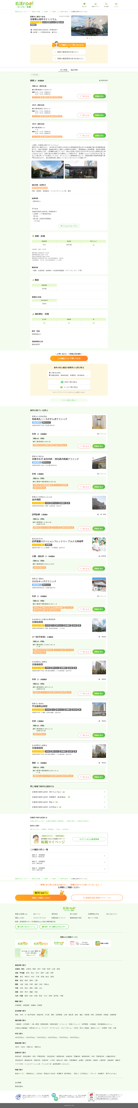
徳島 (21, 992)
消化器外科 (19, 1060)
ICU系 (47, 1015)
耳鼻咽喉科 (73, 1060)
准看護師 (26, 1005)
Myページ (36, 914)
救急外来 (40, 1015)
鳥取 (31, 988)
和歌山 (46, 984)
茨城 (42, 977)
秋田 (48, 969)
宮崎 (50, 996)
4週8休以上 (30, 1073)
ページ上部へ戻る (68, 400)
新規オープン (19, 1073)
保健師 (33, 1005)
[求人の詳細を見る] (69, 432)
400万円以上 (30, 1037)
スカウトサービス (39, 918)
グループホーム (66, 1028)
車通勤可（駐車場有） (48, 829)
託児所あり (66, 829)
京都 (26, 984)
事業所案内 (19, 1086)
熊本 (40, 996)
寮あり (59, 829)
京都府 (46, 11)
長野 (52, 973)
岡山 (26, 988)
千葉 (37, 977)
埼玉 (32, 977)
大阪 (21, 984)
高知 (36, 992)
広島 (21, 988)
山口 (40, 988)
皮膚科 (81, 1060)
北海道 (28, 969)
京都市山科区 (64, 11)
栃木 (47, 977)
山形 (53, 969)
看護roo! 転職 (36, 11)
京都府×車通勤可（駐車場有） (55, 821)
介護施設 (93, 1024)
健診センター (95, 1028)
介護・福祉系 (68, 1015)
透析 (52, 1015)
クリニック (63, 1024)
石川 (37, 973)
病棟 (16, 1015)
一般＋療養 (35, 1024)
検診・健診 (79, 1015)
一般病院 (18, 1024)
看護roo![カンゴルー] (21, 11)
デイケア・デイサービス (50, 1028)
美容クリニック (74, 1024)
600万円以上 (52, 1037)
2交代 (17, 1047)
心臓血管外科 (110, 1056)
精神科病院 (54, 1024)
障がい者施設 (84, 1028)
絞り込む (35, 74)
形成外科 (45, 1060)
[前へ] (77, 38)
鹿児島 (56, 996)
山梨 (47, 973)
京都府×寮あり (71, 821)
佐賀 (31, 996)
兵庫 (31, 984)
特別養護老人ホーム (105, 1024)
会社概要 (18, 1082)
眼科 (66, 1060)
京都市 (54, 11)
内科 (34, 1056)
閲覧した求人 (19, 918)
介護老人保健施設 (21, 1028)
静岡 (31, 980)
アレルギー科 (46, 1064)
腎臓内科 (77, 1056)
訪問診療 (99, 1015)
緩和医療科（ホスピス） (61, 1064)
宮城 (43, 969)
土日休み (39, 1073)
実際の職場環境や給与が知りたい (70, 58)
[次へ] (102, 38)
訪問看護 (59, 1015)
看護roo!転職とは (21, 914)
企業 (114, 1028)
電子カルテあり (35, 829)
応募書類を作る (93, 914)
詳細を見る (99, 96)
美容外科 (18, 1056)
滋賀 (36, 984)
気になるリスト (111, 914)
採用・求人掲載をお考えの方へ (55, 927)
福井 (42, 973)
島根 (36, 988)
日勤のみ (30, 1047)
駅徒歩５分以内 (49, 1073)
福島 (58, 969)
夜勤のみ (38, 1047)
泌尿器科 (88, 1060)
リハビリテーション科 (32, 1064)
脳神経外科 (28, 1060)
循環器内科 (60, 1056)
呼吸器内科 (41, 1056)
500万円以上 (41, 1037)
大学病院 (26, 1024)
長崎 (35, 996)
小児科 (52, 1060)
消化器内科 (51, 1056)
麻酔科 (117, 1060)
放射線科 (110, 1060)
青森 (34, 969)
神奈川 (27, 977)
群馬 (52, 977)
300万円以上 (19, 1037)
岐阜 (26, 980)
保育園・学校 (89, 1015)
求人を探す (74, 914)
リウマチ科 (19, 1064)
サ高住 (76, 1028)
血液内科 (69, 1056)
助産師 (39, 1005)
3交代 (23, 1047)
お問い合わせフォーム (28, 927)
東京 (21, 977)
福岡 (26, 996)
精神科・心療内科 (99, 1060)
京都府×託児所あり (83, 821)
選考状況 (55, 914)
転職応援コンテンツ (59, 918)
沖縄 (61, 996)
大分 (45, 996)
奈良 (40, 984)
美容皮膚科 (27, 1056)
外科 (93, 1056)
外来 (21, 1015)
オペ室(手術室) (30, 1015)
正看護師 (18, 1005)
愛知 (21, 980)
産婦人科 (59, 1060)
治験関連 (113, 1015)
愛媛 (31, 992)
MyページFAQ (93, 918)
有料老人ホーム (34, 1028)
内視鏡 (106, 1015)
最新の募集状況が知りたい (68, 52)
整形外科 (37, 1060)
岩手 (39, 969)
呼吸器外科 (100, 1056)
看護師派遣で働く (76, 918)
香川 (26, 992)
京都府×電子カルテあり (37, 821)
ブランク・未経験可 (97, 1073)
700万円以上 (63, 1037)
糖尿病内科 (86, 1056)
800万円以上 (74, 1037)
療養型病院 (44, 1024)
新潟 (27, 973)
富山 (32, 973)
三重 (36, 980)
